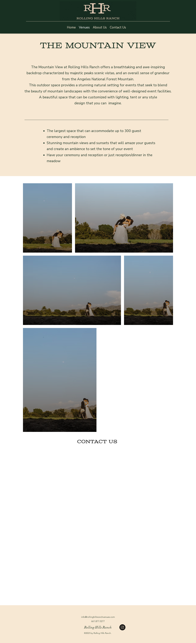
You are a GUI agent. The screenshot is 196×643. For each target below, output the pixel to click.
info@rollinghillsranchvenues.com (98, 616)
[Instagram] (122, 627)
